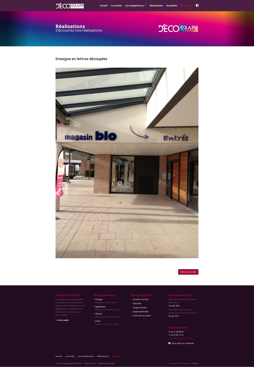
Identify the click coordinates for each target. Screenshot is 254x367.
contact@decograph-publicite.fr (181, 338)
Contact (188, 5)
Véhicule (108, 315)
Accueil (104, 6)
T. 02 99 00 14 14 (176, 335)
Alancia (194, 363)
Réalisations (156, 6)
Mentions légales (106, 363)
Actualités (171, 6)
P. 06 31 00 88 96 (176, 331)
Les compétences (134, 6)
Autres (107, 322)
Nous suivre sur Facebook (182, 343)
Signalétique (108, 308)
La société (116, 6)
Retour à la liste (188, 271)
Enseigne (106, 301)
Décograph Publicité (72, 363)
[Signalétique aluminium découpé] (127, 257)
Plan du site (90, 363)
